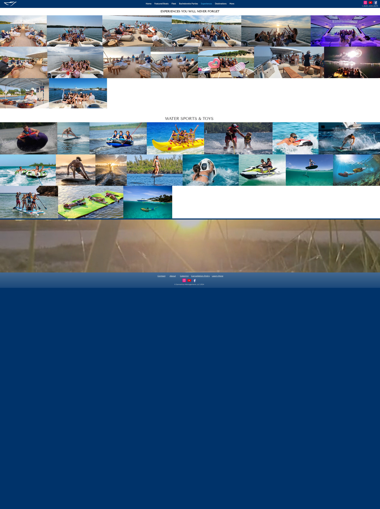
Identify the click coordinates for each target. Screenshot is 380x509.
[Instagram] (365, 2)
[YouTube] (370, 2)
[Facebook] (375, 2)
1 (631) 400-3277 (370, 6)
